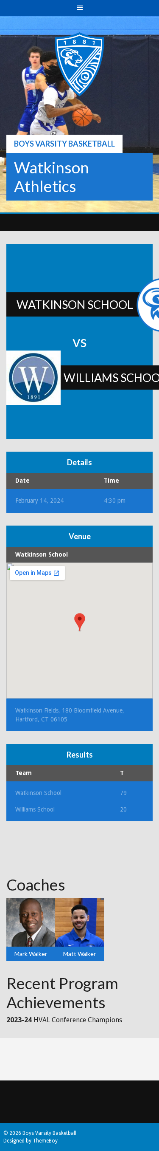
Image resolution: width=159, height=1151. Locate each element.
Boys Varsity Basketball (64, 143)
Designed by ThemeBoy (30, 1141)
